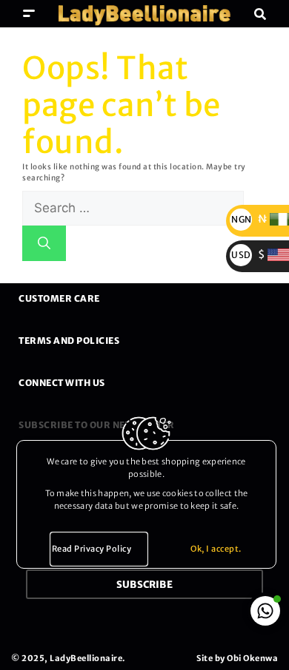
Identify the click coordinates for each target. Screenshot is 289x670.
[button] (29, 14)
